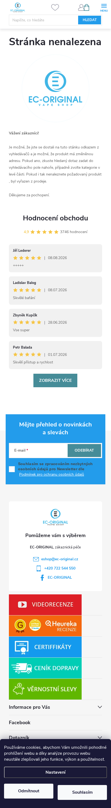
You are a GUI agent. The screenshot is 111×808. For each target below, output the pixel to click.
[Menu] (104, 7)
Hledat (90, 20)
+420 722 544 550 (59, 568)
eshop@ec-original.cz (59, 559)
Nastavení (55, 772)
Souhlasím (82, 792)
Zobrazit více (55, 380)
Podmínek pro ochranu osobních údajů (51, 474)
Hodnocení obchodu (55, 218)
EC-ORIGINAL (60, 577)
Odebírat (84, 450)
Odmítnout (28, 791)
